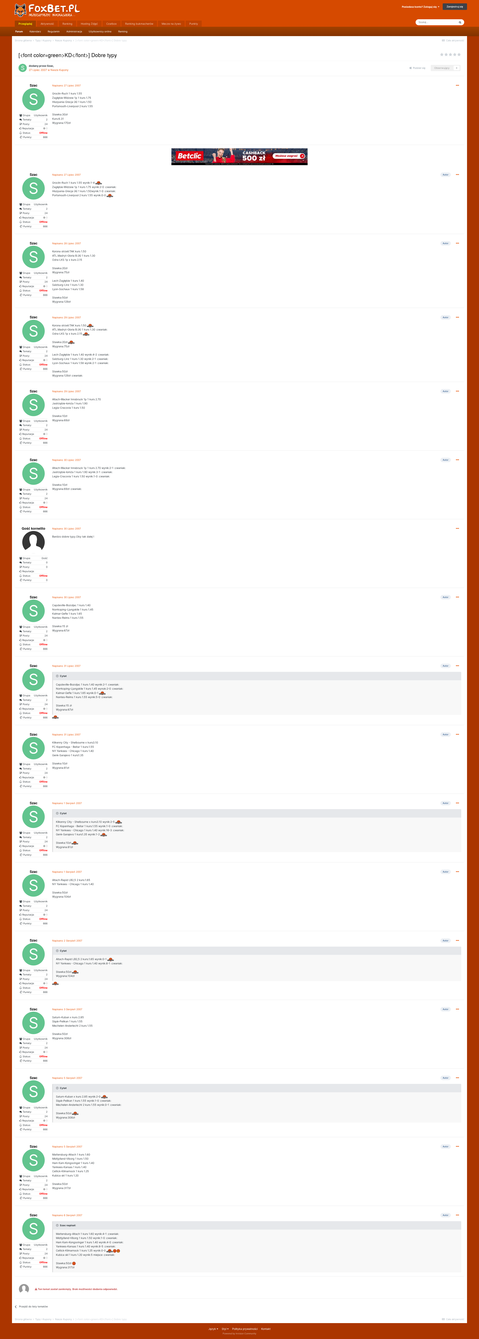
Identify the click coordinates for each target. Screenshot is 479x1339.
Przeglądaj (25, 23)
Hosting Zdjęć (89, 23)
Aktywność (47, 23)
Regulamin (54, 31)
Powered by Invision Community (239, 1333)
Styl (224, 1328)
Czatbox (111, 23)
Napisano (66, 85)
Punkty (193, 23)
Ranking (122, 31)
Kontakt (266, 1328)
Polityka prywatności (245, 1328)
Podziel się (418, 67)
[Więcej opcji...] (457, 85)
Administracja (74, 31)
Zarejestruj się (455, 6)
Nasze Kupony (59, 69)
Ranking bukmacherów (139, 23)
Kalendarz (35, 31)
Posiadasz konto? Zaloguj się (420, 6)
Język (212, 1328)
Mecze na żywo (171, 23)
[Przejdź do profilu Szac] (23, 68)
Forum (19, 31)
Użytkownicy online (100, 31)
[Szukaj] (460, 22)
